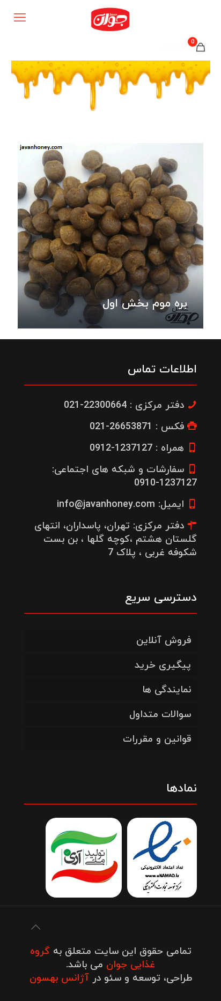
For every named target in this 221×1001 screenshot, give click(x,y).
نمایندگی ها (166, 690)
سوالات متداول (160, 714)
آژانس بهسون (59, 978)
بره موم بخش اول (144, 304)
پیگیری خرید (163, 665)
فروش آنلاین (163, 640)
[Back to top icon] (35, 928)
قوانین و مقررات (157, 739)
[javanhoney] (110, 18)
